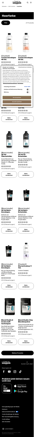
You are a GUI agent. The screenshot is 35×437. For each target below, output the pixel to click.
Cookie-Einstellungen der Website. (10, 414)
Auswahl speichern (17, 101)
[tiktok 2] (20, 371)
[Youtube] (9, 371)
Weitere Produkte (17, 353)
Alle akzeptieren (17, 97)
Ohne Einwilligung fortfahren (25, 67)
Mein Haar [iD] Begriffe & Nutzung (10, 416)
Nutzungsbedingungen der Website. (11, 406)
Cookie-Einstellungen (16, 105)
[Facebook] (3, 371)
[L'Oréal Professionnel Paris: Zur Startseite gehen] (17, 2)
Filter (5, 23)
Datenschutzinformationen (8, 411)
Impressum (4, 409)
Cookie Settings (6, 419)
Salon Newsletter (6, 421)
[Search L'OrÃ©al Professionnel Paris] (27, 2)
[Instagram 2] (14, 371)
